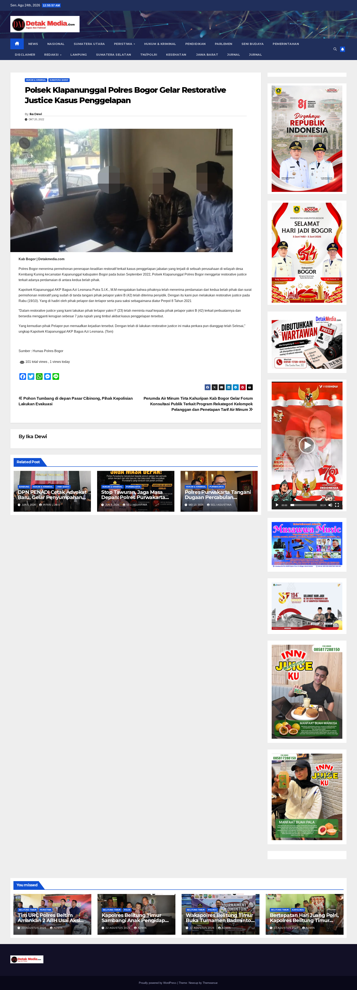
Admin (58, 927)
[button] (335, 49)
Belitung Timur (27, 910)
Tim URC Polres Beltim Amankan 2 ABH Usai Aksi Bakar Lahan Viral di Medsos (52, 920)
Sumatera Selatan (113, 55)
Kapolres (298, 910)
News (33, 44)
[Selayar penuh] (337, 505)
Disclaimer (25, 55)
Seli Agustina (136, 504)
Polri (127, 910)
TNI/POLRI (148, 55)
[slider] (303, 505)
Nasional (56, 44)
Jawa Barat (206, 55)
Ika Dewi (36, 114)
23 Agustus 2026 (34, 927)
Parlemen (223, 44)
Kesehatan (176, 55)
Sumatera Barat (59, 80)
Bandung (24, 487)
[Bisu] (330, 505)
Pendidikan (195, 44)
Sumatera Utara (89, 44)
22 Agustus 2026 (118, 927)
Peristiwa (123, 44)
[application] (307, 445)
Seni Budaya (253, 44)
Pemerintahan (286, 44)
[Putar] (277, 505)
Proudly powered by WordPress (158, 982)
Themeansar (210, 982)
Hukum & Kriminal (160, 44)
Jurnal (233, 55)
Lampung (78, 55)
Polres (212, 910)
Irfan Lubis (51, 504)
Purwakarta (133, 487)
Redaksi (52, 55)
